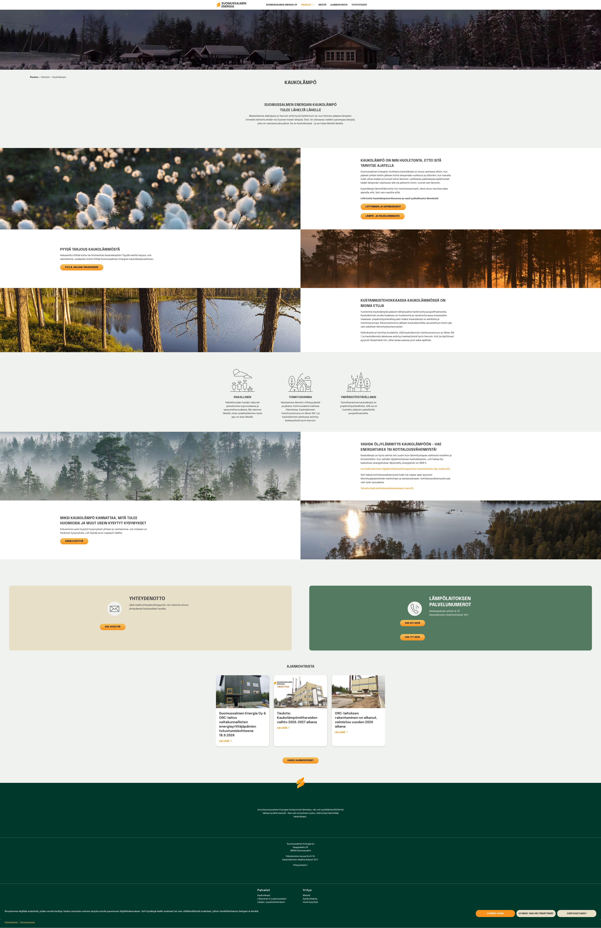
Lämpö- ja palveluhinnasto (383, 216)
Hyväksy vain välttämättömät (536, 913)
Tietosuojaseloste (27, 922)
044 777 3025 (412, 637)
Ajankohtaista (338, 5)
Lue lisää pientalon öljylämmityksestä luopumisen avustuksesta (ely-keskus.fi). (405, 469)
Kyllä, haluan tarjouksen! (81, 267)
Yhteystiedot (359, 5)
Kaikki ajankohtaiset (301, 760)
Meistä (322, 5)
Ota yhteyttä (113, 627)
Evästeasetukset (577, 913)
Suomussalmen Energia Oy (281, 5)
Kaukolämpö (263, 895)
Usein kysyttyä (74, 541)
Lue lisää (224, 741)
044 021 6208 (412, 623)
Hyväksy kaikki (495, 913)
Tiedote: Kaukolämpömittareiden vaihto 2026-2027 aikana (297, 718)
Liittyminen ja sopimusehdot (383, 207)
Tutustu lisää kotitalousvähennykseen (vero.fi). (387, 488)
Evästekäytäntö (11, 922)
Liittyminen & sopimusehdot (271, 899)
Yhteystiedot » (300, 865)
